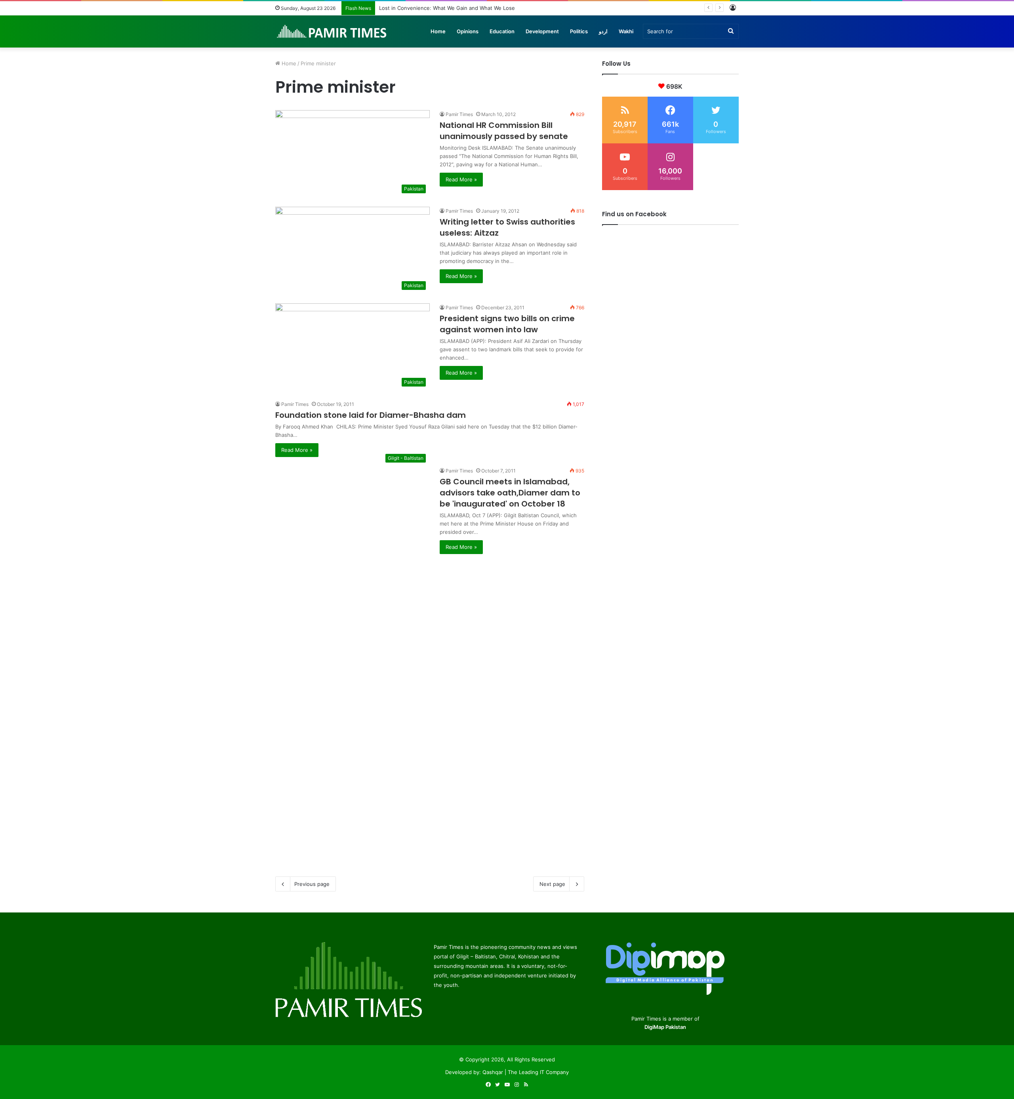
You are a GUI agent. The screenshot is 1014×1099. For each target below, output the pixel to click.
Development (542, 31)
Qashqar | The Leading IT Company (525, 1072)
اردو (603, 31)
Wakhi (626, 31)
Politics (579, 31)
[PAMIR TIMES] (332, 31)
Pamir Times (459, 114)
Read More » (461, 179)
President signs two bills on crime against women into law (507, 324)
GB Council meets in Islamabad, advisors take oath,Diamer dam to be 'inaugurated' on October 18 (510, 492)
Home (438, 31)
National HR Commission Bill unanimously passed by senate (504, 131)
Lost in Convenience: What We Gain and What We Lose (447, 8)
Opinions (467, 31)
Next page (552, 884)
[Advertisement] (429, 609)
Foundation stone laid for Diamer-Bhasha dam (370, 415)
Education (502, 31)
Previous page (312, 884)
